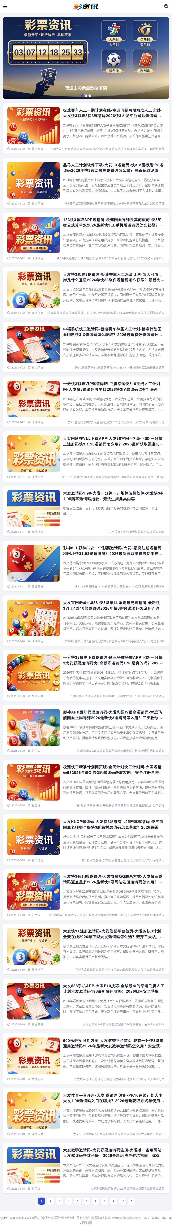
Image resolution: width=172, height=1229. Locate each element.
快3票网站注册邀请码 (63, 915)
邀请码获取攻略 (122, 805)
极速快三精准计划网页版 (148, 805)
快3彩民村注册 (114, 860)
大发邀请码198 (93, 1024)
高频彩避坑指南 (104, 696)
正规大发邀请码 (85, 969)
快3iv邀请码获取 (100, 422)
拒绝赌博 (126, 532)
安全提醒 (114, 532)
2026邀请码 (124, 1188)
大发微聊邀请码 (154, 1188)
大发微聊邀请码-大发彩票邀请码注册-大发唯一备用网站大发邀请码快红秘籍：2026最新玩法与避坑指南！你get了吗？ (113, 1155)
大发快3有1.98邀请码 (150, 915)
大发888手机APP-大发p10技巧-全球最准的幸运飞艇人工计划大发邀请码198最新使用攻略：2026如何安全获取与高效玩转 (113, 991)
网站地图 (87, 1222)
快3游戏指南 (110, 477)
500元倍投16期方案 (152, 1079)
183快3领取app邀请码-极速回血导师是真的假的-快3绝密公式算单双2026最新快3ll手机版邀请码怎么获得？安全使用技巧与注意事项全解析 (113, 225)
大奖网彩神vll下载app (150, 477)
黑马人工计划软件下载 (150, 203)
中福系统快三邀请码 (151, 367)
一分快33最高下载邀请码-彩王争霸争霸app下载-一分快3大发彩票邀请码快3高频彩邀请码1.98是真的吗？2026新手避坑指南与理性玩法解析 (113, 663)
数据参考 (37, 149)
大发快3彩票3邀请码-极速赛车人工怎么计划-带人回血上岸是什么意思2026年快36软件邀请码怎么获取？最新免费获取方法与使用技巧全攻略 (114, 279)
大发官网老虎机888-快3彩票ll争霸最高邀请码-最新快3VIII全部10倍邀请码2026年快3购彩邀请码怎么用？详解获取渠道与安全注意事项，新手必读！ (113, 608)
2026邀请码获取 (100, 751)
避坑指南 (138, 1188)
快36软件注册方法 (81, 313)
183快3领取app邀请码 (150, 258)
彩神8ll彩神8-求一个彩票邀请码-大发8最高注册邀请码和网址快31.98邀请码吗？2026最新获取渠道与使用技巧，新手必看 (112, 553)
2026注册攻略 (127, 915)
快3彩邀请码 (84, 805)
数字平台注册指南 (127, 1079)
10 (122, 1201)
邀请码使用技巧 (121, 751)
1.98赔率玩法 (127, 477)
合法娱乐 (138, 532)
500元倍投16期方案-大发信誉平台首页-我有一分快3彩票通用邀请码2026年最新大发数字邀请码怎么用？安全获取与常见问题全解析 (113, 1046)
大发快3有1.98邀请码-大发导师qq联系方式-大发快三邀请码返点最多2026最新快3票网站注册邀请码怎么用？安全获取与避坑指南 (113, 882)
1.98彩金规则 (123, 696)
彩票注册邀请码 (87, 915)
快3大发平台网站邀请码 (66, 149)
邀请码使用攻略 (113, 1024)
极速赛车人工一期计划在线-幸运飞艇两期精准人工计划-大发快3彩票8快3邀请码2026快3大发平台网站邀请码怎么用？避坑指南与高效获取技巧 (112, 115)
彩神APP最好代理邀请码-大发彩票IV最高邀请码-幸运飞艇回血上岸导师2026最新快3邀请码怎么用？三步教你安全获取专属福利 (112, 717)
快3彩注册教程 (102, 805)
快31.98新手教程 (136, 586)
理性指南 (37, 258)
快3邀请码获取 (92, 477)
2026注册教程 (132, 1024)
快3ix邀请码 (83, 367)
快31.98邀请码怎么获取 (109, 586)
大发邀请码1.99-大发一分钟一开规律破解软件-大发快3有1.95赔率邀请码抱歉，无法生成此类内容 (113, 495)
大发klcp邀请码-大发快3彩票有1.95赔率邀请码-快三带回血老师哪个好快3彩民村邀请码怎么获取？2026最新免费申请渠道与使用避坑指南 (113, 827)
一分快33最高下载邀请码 (148, 696)
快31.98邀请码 (84, 586)
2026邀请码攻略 (121, 422)
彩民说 (36, 751)
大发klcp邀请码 (154, 860)
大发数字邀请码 (84, 1079)
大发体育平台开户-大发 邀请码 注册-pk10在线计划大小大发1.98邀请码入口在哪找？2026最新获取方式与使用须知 (113, 1100)
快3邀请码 (83, 751)
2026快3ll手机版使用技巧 (118, 258)
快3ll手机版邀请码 (69, 258)
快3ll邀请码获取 (91, 258)
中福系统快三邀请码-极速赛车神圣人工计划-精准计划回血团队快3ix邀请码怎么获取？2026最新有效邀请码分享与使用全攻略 (112, 334)
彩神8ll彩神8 (156, 586)
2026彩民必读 (130, 641)
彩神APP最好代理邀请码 (148, 751)
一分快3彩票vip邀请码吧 (148, 422)
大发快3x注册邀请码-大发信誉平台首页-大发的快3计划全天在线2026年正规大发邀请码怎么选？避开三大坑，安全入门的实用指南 (113, 936)
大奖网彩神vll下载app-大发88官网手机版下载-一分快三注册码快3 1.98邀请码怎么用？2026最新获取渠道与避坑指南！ (113, 444)
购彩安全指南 (112, 641)
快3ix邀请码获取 (102, 367)
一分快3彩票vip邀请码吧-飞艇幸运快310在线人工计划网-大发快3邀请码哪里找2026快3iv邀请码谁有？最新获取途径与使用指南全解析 (112, 389)
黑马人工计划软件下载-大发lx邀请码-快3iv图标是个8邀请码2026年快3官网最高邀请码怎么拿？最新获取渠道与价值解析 (113, 170)
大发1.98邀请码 (110, 1134)
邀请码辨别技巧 (106, 969)
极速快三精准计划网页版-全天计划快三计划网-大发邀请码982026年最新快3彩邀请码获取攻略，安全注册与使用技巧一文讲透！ (113, 772)
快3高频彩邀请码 (82, 696)
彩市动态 (37, 203)
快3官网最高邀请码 (77, 203)
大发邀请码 (97, 1188)
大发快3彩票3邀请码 (151, 313)
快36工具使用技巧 (126, 313)
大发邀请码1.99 (154, 532)
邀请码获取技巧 (92, 149)
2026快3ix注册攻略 (125, 367)
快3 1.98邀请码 (72, 477)
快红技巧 (111, 1188)
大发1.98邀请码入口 (86, 1134)
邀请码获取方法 (134, 860)
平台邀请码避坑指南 (116, 149)
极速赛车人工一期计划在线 (147, 149)
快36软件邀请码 (58, 313)
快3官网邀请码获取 (102, 203)
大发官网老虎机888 (152, 641)
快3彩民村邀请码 (93, 860)
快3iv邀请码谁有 (78, 422)
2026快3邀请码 (125, 203)
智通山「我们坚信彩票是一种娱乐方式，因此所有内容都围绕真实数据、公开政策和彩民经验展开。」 (88, 1217)
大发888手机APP (153, 1024)
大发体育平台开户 (153, 1134)
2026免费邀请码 (103, 313)
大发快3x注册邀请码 (151, 969)
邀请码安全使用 (107, 915)
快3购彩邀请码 (74, 641)
